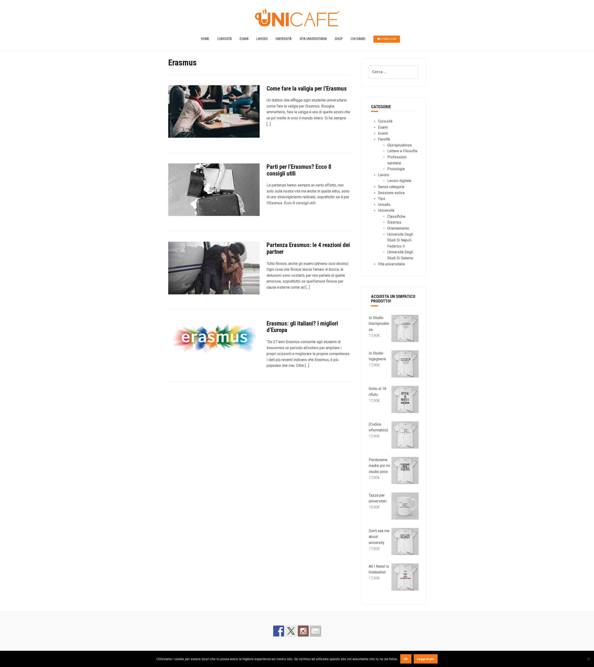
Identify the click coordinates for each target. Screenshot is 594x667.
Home (205, 39)
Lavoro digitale (399, 181)
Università (284, 39)
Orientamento (398, 228)
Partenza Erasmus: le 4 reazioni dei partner (308, 248)
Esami (244, 39)
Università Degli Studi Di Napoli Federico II (400, 240)
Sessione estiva (391, 193)
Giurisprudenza (399, 145)
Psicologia (396, 169)
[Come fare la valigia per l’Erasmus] (214, 113)
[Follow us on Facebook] (278, 631)
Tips (381, 198)
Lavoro (262, 39)
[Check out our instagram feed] (303, 631)
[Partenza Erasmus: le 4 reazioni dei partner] (214, 270)
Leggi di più (425, 659)
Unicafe (384, 204)
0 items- (388, 39)
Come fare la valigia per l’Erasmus (307, 88)
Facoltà (384, 139)
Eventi (383, 133)
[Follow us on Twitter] (291, 631)
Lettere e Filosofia (402, 151)
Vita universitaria (313, 39)
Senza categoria (391, 187)
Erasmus (394, 222)
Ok (406, 659)
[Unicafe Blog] (297, 18)
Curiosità (224, 39)
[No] (588, 659)
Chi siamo (358, 39)
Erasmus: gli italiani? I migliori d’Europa (302, 327)
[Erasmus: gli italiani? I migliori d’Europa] (214, 340)
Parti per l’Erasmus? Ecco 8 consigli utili (299, 170)
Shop (339, 39)
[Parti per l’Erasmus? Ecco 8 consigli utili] (214, 191)
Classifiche (396, 216)
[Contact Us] (315, 631)
